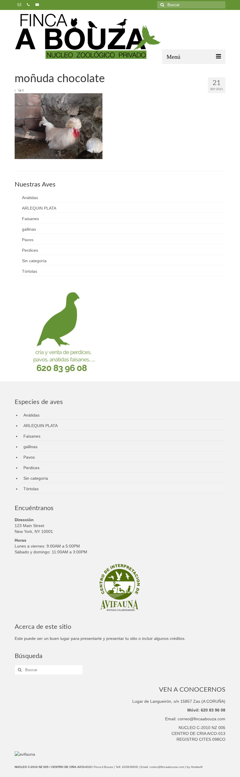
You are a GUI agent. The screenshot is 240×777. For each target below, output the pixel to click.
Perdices (30, 250)
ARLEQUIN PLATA (39, 208)
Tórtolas (29, 271)
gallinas (29, 229)
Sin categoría (34, 260)
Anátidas (30, 197)
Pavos (27, 239)
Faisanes (30, 218)
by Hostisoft (195, 767)
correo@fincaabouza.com (167, 767)
